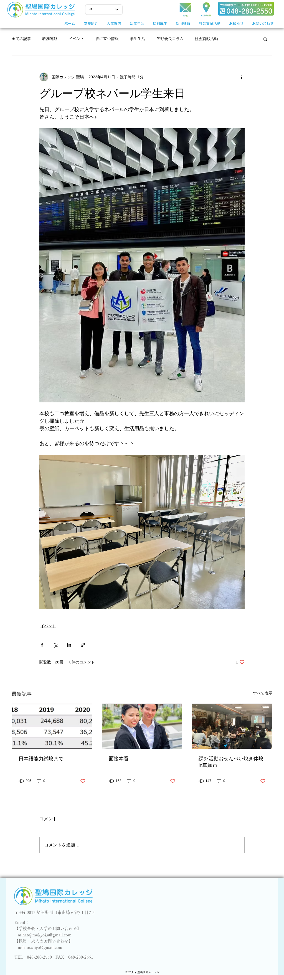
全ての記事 (21, 38)
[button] (113, 23)
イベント (76, 38)
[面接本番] (142, 726)
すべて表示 (262, 693)
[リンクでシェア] (82, 645)
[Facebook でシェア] (42, 645)
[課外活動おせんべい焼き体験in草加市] (232, 726)
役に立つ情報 (107, 38)
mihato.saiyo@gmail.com (40, 947)
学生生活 (137, 38)
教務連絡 (50, 38)
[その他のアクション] (241, 77)
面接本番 (119, 758)
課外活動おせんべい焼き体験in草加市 (231, 762)
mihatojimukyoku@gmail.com (45, 935)
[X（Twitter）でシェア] (55, 645)
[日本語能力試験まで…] (52, 726)
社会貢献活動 (206, 38)
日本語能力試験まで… (44, 758)
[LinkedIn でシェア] (69, 645)
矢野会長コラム (170, 38)
